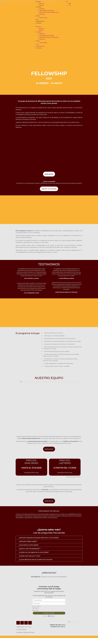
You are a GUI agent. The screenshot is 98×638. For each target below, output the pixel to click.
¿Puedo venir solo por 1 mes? (29, 556)
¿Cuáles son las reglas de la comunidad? (34, 552)
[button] (49, 25)
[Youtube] (22, 623)
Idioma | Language (36, 606)
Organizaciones (40, 21)
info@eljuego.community (23, 626)
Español (37, 608)
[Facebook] (26, 623)
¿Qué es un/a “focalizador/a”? (29, 548)
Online (38, 16)
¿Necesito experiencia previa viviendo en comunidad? (39, 538)
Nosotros (38, 1)
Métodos (41, 5)
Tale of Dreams (43, 17)
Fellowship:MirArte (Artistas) (46, 10)
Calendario (42, 8)
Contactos (38, 23)
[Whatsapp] (30, 623)
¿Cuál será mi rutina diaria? (29, 545)
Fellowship (42, 14)
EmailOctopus (52, 616)
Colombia (38, 7)
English (36, 610)
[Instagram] (18, 623)
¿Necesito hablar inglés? (28, 541)
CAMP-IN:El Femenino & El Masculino (49, 12)
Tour (37, 19)
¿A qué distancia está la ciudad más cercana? (35, 559)
